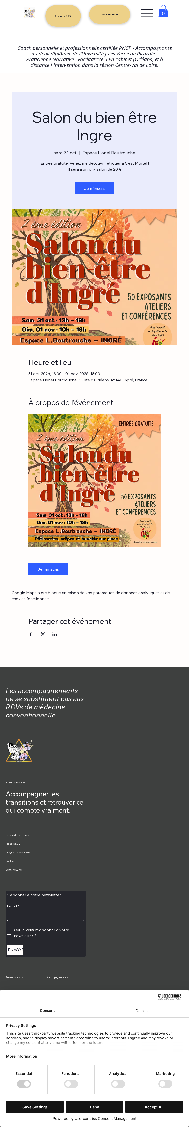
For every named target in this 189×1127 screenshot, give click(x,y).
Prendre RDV (13, 843)
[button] (163, 11)
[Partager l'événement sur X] (42, 634)
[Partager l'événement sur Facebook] (30, 634)
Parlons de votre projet (18, 834)
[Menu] (147, 13)
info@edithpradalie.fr (18, 852)
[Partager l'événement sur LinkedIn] (54, 634)
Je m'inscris (94, 188)
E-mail (13, 906)
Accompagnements (57, 977)
